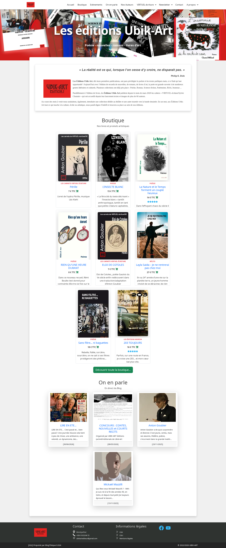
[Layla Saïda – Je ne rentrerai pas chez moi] (152, 234)
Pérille (73, 187)
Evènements (96, 4)
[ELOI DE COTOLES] (113, 235)
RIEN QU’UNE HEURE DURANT (73, 266)
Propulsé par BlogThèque (44, 545)
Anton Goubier (157, 425)
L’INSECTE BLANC (113, 187)
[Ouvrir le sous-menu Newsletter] (172, 4)
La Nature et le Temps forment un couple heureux (152, 190)
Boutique (82, 4)
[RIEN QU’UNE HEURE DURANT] (73, 237)
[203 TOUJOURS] (132, 312)
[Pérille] (73, 157)
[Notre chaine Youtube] (169, 528)
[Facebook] (162, 528)
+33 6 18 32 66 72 (82, 535)
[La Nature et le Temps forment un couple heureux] (152, 157)
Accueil (70, 4)
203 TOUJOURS (133, 342)
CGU (121, 535)
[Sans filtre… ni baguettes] (93, 314)
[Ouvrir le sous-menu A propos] (197, 4)
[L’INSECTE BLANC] (113, 159)
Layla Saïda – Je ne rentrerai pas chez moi (152, 266)
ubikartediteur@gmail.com (86, 538)
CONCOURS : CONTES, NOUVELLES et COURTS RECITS (113, 428)
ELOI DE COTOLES (113, 265)
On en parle (111, 4)
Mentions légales (126, 538)
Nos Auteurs (127, 4)
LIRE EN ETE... (68, 425)
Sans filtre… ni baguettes (93, 342)
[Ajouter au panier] (77, 191)
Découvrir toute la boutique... (113, 370)
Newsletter (164, 4)
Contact (179, 4)
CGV (121, 532)
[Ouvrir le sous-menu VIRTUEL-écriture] (155, 4)
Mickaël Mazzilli (113, 484)
